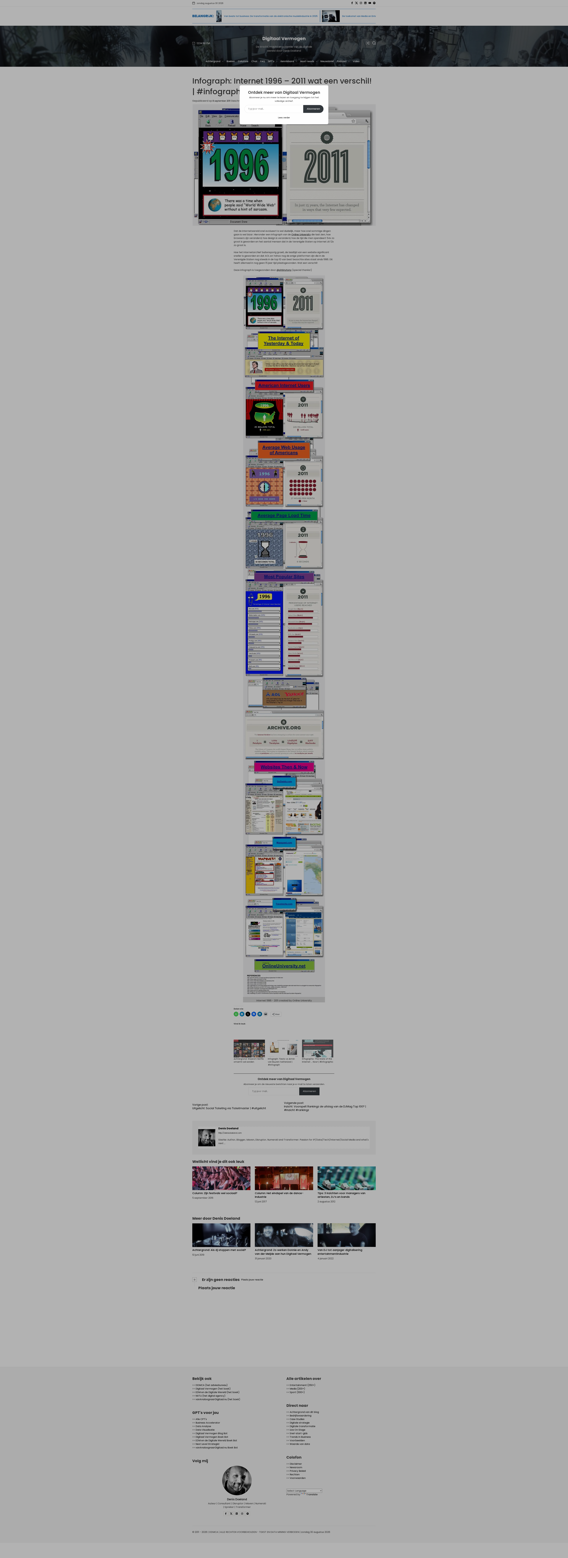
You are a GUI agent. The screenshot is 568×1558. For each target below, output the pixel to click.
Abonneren (313, 109)
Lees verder (284, 117)
